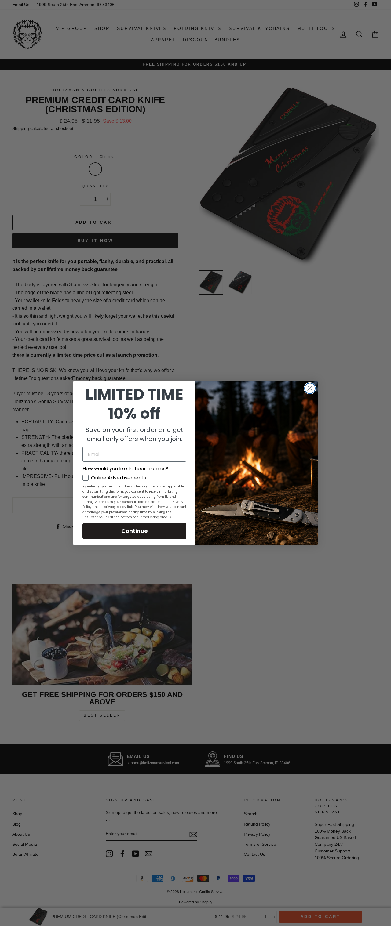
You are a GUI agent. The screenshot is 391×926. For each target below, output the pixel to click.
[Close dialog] (310, 388)
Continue (134, 531)
